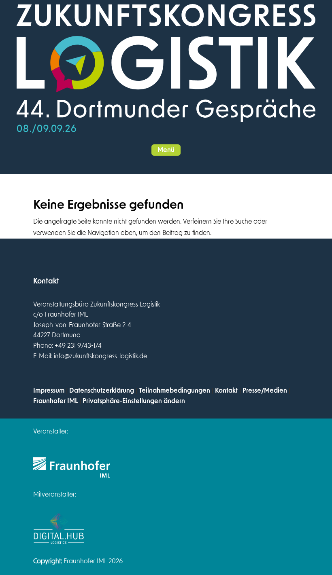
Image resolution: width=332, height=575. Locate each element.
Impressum (48, 390)
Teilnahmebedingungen (174, 390)
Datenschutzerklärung (101, 390)
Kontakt (226, 390)
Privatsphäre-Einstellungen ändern (134, 401)
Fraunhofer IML (55, 401)
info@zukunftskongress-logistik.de (100, 356)
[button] (166, 150)
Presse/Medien (265, 390)
